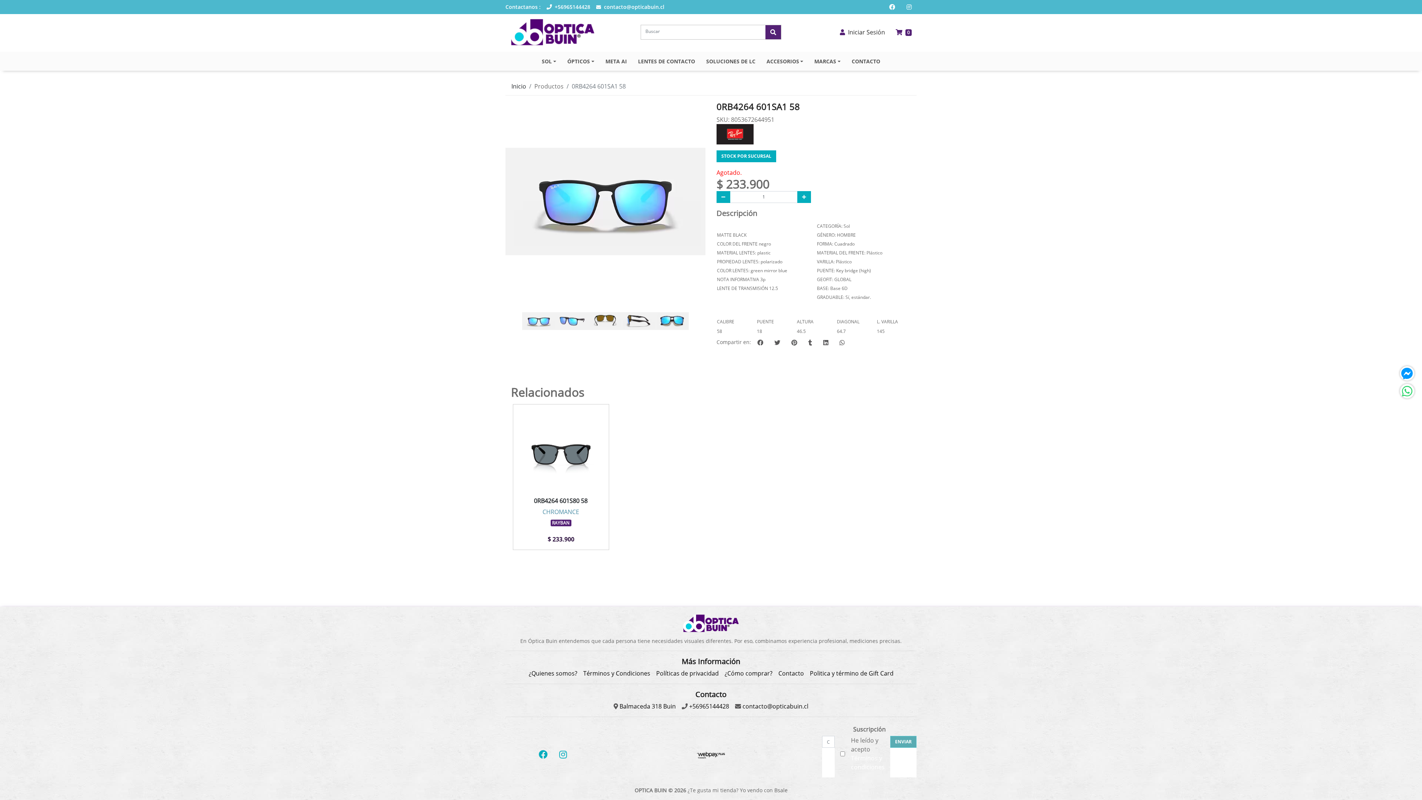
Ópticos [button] (578, 61)
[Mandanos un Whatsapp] (1407, 391)
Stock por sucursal (746, 156)
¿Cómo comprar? (748, 673)
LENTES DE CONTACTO (666, 61)
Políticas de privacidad (687, 673)
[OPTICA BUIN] (552, 32)
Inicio (518, 86)
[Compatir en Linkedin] (825, 343)
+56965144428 (571, 6)
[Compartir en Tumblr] (810, 343)
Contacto (791, 673)
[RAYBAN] (735, 133)
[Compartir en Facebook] (760, 343)
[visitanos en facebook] (892, 7)
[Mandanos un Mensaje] (1407, 373)
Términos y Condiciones (616, 673)
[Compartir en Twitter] (777, 343)
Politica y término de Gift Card (852, 673)
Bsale (781, 790)
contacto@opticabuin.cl (633, 6)
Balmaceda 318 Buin (647, 706)
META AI (616, 61)
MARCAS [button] (825, 61)
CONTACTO (866, 61)
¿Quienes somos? (553, 673)
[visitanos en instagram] (909, 7)
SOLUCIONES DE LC (730, 61)
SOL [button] (547, 61)
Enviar (903, 742)
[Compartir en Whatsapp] (842, 343)
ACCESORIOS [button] (783, 61)
